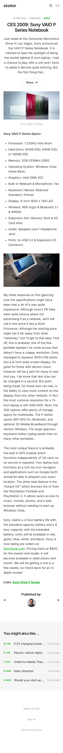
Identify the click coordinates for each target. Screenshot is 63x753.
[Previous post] (6, 600)
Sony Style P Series (26, 582)
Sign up (31, 719)
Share (29, 82)
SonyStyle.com (14, 548)
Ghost (38, 730)
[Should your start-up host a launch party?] (31, 680)
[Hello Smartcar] (31, 671)
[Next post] (56, 600)
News (47, 18)
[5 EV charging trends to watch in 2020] (31, 643)
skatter (10, 6)
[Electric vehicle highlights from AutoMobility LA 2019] (31, 652)
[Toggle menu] (57, 5)
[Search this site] (50, 5)
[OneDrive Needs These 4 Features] (31, 661)
